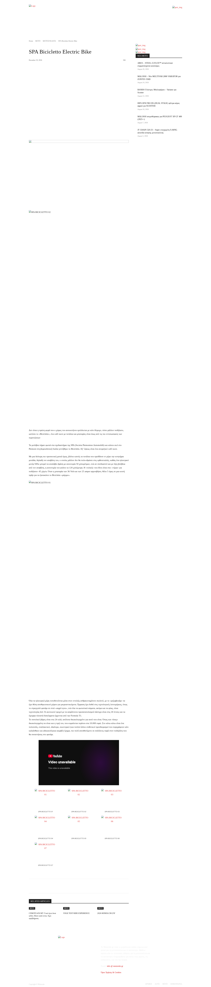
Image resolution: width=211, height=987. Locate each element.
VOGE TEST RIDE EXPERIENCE (76, 913)
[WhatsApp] (68, 886)
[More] (75, 886)
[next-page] (64, 917)
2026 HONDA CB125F (106, 913)
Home (31, 41)
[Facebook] (48, 886)
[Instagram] (167, 949)
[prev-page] (62, 917)
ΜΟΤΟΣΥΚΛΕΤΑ (49, 41)
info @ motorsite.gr (115, 966)
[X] (55, 886)
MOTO (37, 41)
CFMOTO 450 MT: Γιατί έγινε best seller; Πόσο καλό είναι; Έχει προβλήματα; (42, 915)
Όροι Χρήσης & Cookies (111, 972)
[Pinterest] (62, 886)
